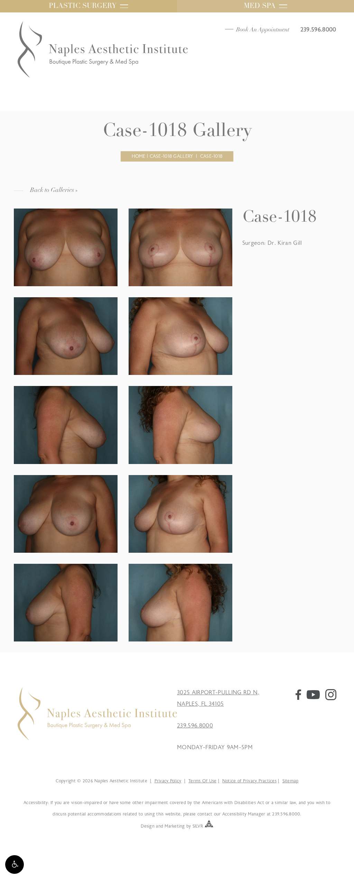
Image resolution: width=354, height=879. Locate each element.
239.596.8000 (195, 725)
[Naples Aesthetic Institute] (97, 738)
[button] (14, 864)
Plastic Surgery (83, 6)
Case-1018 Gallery (171, 156)
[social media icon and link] (298, 698)
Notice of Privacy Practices (249, 781)
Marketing (175, 825)
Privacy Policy (168, 781)
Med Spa (260, 6)
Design (148, 825)
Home (139, 156)
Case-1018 (211, 156)
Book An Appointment (262, 30)
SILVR (198, 825)
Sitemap (290, 781)
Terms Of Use (202, 781)
